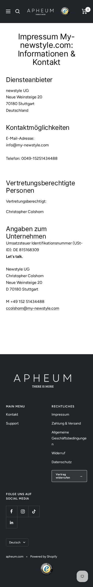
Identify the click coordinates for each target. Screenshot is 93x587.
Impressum (60, 414)
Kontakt (12, 414)
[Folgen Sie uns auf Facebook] (11, 511)
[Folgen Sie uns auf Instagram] (22, 511)
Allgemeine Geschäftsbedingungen (69, 438)
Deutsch (15, 542)
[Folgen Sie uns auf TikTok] (33, 511)
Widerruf (58, 453)
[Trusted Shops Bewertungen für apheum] (65, 11)
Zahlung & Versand (66, 423)
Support (12, 423)
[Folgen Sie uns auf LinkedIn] (11, 522)
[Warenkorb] (84, 11)
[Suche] (17, 11)
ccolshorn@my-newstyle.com (32, 308)
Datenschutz (62, 462)
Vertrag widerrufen (63, 476)
